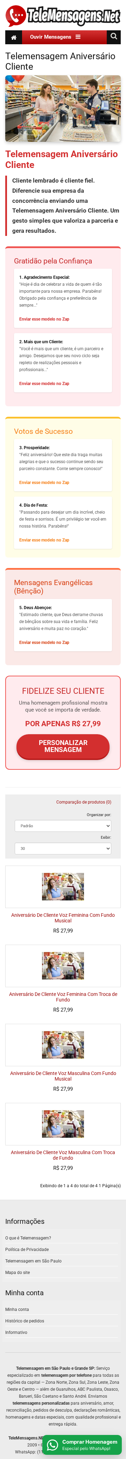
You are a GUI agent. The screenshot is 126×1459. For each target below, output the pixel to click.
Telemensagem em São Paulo (33, 1261)
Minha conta (17, 1309)
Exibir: (106, 837)
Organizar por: (99, 814)
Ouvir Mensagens (53, 37)
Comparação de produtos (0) (83, 802)
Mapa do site (17, 1272)
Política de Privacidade (27, 1249)
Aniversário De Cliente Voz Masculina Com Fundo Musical (63, 1076)
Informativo (16, 1332)
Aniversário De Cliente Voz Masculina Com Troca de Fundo (63, 1155)
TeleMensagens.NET (27, 1438)
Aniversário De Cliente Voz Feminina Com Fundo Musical (63, 918)
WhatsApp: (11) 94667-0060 (42, 1452)
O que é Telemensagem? (28, 1238)
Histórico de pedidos (24, 1321)
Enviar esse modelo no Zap (44, 319)
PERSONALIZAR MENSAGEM (63, 746)
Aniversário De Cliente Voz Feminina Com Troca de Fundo (63, 997)
